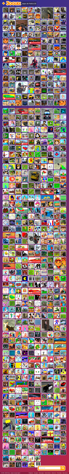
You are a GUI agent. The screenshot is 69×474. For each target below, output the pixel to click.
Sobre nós (54, 473)
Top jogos (36, 473)
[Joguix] (14, 3)
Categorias (31, 473)
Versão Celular (48, 473)
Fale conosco (65, 473)
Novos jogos (41, 473)
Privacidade (59, 473)
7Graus (8, 473)
